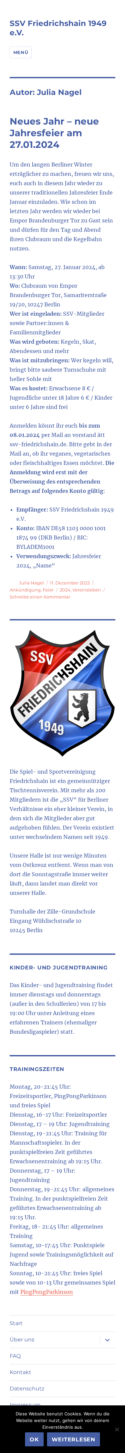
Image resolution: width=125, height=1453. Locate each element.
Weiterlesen (73, 1439)
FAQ (15, 1356)
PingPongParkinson (46, 1291)
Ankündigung (25, 589)
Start (16, 1323)
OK (34, 1439)
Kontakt (20, 1372)
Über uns (22, 1339)
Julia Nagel (31, 582)
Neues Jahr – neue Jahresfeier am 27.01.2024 (54, 133)
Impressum (25, 1405)
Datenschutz (27, 1388)
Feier (48, 589)
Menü (20, 52)
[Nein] (116, 1429)
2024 (65, 589)
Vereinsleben (86, 589)
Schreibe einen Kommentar (40, 596)
